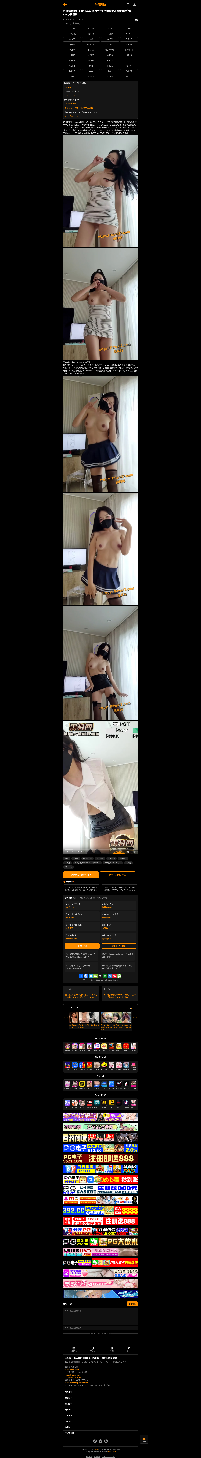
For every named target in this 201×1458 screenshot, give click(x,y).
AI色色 (91, 71)
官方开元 (129, 34)
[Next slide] (135, 1019)
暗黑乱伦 (110, 55)
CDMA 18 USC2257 (108, 1457)
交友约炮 (72, 29)
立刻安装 (69, 928)
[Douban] (105, 976)
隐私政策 (97, 1457)
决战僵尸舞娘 (110, 50)
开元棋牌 (110, 34)
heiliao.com (107, 907)
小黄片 (110, 71)
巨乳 (66, 858)
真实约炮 (91, 29)
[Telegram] (91, 976)
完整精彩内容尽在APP (81, 875)
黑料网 (128, 863)
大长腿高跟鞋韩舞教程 (113, 863)
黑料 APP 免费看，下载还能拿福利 (79, 108)
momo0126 (87, 858)
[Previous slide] (66, 1019)
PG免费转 (91, 45)
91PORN (110, 61)
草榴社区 (72, 71)
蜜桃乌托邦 (129, 50)
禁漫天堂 (110, 66)
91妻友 (129, 66)
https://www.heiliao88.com (75, 1377)
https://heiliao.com (72, 96)
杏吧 (72, 77)
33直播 (72, 50)
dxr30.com (70, 918)
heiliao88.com (70, 104)
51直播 (110, 45)
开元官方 (129, 39)
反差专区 (67, 23)
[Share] (81, 976)
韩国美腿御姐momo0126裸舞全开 (87, 863)
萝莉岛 (91, 66)
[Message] (119, 976)
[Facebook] (86, 976)
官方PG (91, 34)
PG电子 (72, 39)
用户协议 (89, 1457)
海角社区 (72, 61)
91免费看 (72, 55)
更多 (129, 1008)
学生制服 (100, 858)
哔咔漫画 (129, 71)
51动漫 (110, 77)
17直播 (91, 39)
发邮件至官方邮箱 (118, 946)
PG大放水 (129, 45)
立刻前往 (106, 928)
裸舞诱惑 (123, 858)
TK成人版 (129, 61)
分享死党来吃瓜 (119, 875)
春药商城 (110, 29)
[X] (100, 976)
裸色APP (129, 77)
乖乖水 (129, 29)
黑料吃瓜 (68, 867)
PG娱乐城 (72, 34)
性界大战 (91, 50)
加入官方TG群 (82, 946)
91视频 (91, 77)
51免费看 (91, 55)
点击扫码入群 (107, 939)
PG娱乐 (110, 39)
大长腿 (67, 863)
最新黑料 (76, 23)
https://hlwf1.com (72, 1370)
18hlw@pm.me (71, 116)
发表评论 (132, 1304)
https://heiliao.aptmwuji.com (76, 1383)
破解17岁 (129, 55)
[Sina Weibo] (114, 976)
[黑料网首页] (100, 5)
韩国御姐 (111, 858)
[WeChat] (95, 976)
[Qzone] (110, 976)
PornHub (72, 66)
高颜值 (75, 858)
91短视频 (91, 61)
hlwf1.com (69, 87)
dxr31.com (106, 918)
